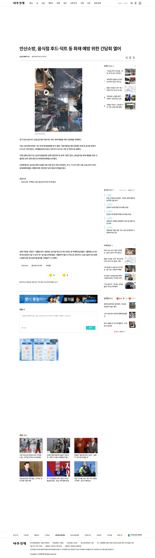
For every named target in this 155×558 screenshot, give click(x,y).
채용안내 (36, 535)
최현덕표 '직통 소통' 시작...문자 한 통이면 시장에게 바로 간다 (120, 231)
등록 (90, 328)
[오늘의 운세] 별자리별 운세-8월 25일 (118, 214)
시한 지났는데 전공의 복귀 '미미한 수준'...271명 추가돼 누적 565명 (30, 456)
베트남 (133, 298)
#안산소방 (25, 266)
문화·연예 (97, 3)
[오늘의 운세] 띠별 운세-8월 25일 (117, 207)
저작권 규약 (88, 535)
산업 (43, 3)
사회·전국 (73, 3)
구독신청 (26, 535)
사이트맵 (109, 535)
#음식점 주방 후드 (37, 266)
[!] (134, 66)
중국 (31, 3)
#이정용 (48, 266)
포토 (88, 3)
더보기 (114, 332)
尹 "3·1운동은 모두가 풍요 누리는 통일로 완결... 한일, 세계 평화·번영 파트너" (58, 480)
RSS (118, 535)
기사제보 (47, 535)
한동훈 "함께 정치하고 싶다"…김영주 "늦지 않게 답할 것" (85, 456)
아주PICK (107, 245)
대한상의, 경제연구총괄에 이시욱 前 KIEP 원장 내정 (120, 222)
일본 (126, 298)
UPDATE (130, 190)
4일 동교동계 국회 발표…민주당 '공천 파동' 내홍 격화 (31, 480)
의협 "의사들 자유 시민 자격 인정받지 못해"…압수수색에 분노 (85, 480)
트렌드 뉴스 (108, 66)
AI (37, 3)
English (120, 3)
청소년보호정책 (74, 535)
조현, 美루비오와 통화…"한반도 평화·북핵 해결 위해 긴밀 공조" (120, 199)
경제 (58, 3)
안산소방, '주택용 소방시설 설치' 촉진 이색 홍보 (38, 182)
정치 (65, 3)
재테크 (50, 3)
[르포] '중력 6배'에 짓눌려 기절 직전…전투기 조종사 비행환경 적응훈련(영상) (58, 456)
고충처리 (98, 535)
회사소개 (15, 535)
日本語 (126, 3)
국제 (82, 3)
